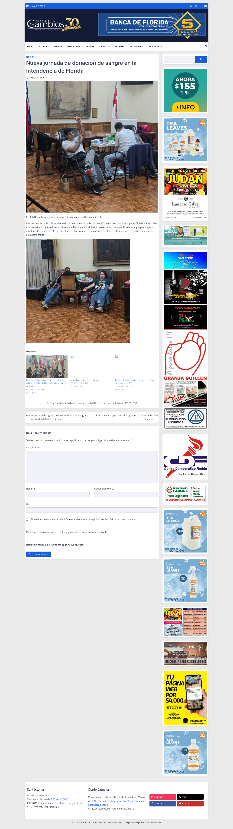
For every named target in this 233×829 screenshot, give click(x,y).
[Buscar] (201, 59)
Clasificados (155, 46)
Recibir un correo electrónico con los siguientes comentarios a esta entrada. (66, 532)
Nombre (30, 488)
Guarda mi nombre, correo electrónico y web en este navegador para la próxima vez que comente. (83, 519)
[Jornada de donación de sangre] (91, 367)
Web (28, 504)
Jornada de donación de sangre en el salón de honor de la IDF (134, 381)
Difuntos (104, 46)
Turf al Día (73, 46)
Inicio (30, 46)
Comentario (33, 447)
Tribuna (57, 46)
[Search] (206, 46)
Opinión (89, 46)
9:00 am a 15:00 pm (61, 799)
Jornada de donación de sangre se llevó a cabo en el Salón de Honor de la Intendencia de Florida (46, 383)
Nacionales (136, 46)
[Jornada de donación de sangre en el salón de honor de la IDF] (135, 367)
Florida (43, 46)
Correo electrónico (104, 488)
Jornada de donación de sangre (85, 380)
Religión (119, 46)
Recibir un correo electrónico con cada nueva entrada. (55, 545)
